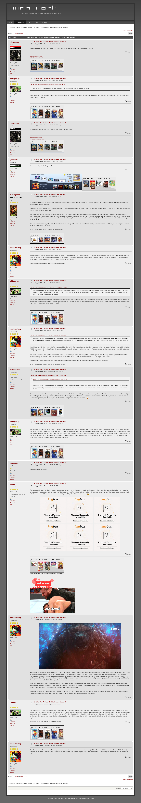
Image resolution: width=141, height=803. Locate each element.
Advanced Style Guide (36, 56)
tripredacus (14, 42)
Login (37, 22)
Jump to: (118, 788)
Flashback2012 (15, 369)
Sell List (12, 73)
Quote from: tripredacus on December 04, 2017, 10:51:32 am (48, 84)
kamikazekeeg (15, 248)
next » (131, 30)
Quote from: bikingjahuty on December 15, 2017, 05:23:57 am (48, 335)
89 (22, 33)
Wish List (12, 71)
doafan (12, 484)
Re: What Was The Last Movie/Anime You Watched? (50, 42)
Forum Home (20, 22)
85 (15, 33)
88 (21, 33)
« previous (126, 30)
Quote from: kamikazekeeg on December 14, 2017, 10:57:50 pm (49, 287)
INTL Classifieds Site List (37, 58)
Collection (12, 69)
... (14, 33)
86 (17, 33)
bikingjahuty (14, 79)
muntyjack (14, 463)
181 (26, 33)
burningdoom (15, 195)
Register (44, 22)
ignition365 (14, 160)
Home (10, 22)
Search (30, 22)
